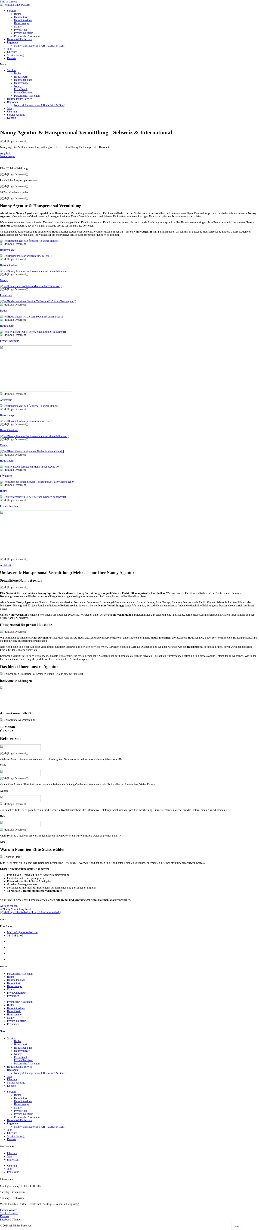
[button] (129, 64)
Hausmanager (21, 23)
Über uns (12, 51)
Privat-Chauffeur (9, 340)
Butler (17, 13)
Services (11, 10)
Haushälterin (21, 17)
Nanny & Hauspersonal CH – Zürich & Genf (39, 45)
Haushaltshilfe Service (19, 39)
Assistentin (6, 399)
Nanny (18, 26)
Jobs (9, 48)
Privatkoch (6, 295)
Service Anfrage (16, 55)
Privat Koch (20, 29)
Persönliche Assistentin (27, 36)
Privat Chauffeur (23, 32)
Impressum (13, 1159)
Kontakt (11, 58)
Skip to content (8, 1)
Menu (2, 1031)
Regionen (12, 42)
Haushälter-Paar (23, 20)
